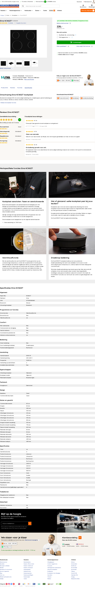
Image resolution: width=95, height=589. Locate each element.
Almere (73, 562)
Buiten (37, 10)
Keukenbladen (27, 569)
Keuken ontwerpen (28, 567)
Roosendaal (74, 567)
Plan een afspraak (86, 10)
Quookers (50, 575)
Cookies (21, 586)
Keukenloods (3, 559)
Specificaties (28, 87)
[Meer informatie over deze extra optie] (75, 35)
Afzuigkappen (51, 562)
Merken (49, 578)
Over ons (2, 575)
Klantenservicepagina (31, 540)
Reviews (12, 87)
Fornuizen (50, 565)
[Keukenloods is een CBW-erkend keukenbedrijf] (58, 584)
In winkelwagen (77, 42)
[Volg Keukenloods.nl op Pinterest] (6, 584)
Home (7, 15)
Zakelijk (1, 578)
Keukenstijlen (27, 577)
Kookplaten (15, 15)
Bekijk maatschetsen (5, 68)
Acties (51, 10)
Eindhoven (73, 565)
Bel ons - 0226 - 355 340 (10, 543)
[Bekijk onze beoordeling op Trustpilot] (69, 544)
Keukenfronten (27, 571)
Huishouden (28, 10)
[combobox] (40, 6)
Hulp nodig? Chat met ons (83, 46)
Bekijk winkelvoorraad (62, 23)
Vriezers (49, 577)
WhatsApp (76, 80)
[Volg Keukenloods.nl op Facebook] (11, 584)
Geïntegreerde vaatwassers (54, 567)
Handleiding (75, 98)
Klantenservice (88, 1)
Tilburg (73, 571)
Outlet (45, 10)
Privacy (14, 586)
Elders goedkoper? (62, 46)
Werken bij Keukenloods (5, 577)
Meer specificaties (29, 79)
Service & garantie (4, 571)
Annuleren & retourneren (6, 569)
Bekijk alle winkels (75, 578)
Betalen (2, 567)
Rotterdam (74, 569)
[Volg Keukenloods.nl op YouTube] (14, 584)
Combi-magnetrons (52, 564)
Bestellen (2, 564)
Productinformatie (63, 98)
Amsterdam (74, 564)
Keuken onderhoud (28, 565)
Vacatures (79, 1)
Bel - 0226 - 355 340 (64, 80)
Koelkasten (50, 571)
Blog (1, 573)
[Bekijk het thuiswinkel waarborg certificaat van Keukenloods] (50, 584)
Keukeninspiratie (28, 573)
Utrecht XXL (74, 573)
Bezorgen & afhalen (5, 565)
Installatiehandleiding (88, 98)
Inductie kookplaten (52, 569)
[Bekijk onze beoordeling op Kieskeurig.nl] (83, 544)
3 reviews (10, 23)
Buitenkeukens (27, 562)
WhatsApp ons (7, 546)
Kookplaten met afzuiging (54, 573)
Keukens (3, 10)
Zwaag (72, 577)
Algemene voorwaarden (30, 586)
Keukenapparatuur (15, 10)
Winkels (59, 10)
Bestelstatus (83, 7)
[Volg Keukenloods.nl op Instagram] (9, 584)
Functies (19, 87)
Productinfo (4, 87)
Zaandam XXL (74, 575)
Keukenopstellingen (28, 575)
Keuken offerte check (29, 564)
